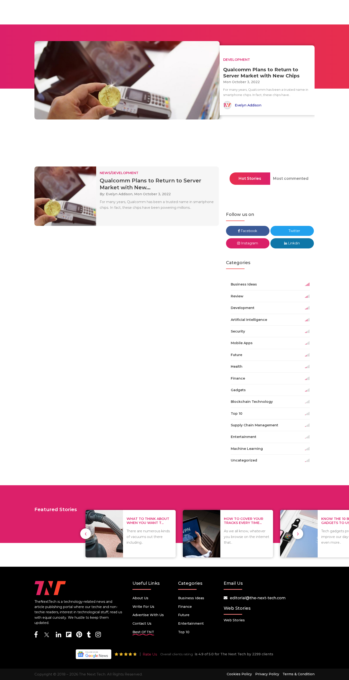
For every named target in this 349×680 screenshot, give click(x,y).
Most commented (290, 178)
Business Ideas (191, 598)
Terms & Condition (299, 674)
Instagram (249, 243)
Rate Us (150, 654)
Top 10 (183, 632)
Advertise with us (148, 615)
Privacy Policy (267, 674)
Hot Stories (250, 178)
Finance (185, 606)
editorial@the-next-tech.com (258, 598)
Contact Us (141, 623)
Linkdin (293, 243)
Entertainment (191, 623)
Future (183, 615)
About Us (140, 598)
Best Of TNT (143, 632)
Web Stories (234, 620)
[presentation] (85, 533)
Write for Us (143, 606)
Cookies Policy (239, 674)
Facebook (248, 231)
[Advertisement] (174, 144)
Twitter (294, 231)
